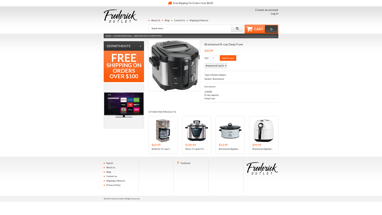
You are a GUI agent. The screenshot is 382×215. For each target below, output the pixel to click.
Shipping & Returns (199, 20)
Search (109, 163)
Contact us (111, 176)
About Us (155, 20)
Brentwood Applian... (229, 148)
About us (110, 167)
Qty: (206, 58)
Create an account (266, 9)
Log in (274, 13)
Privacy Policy (113, 185)
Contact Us (179, 20)
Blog (167, 20)
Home (108, 36)
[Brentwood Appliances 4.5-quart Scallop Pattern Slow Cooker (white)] (230, 130)
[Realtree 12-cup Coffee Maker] (163, 130)
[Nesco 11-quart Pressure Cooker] (196, 130)
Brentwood (218, 78)
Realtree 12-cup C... (161, 148)
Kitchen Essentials (123, 36)
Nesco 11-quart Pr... (195, 148)
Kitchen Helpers (218, 74)
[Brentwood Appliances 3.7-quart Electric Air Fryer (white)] (263, 130)
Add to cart (228, 58)
